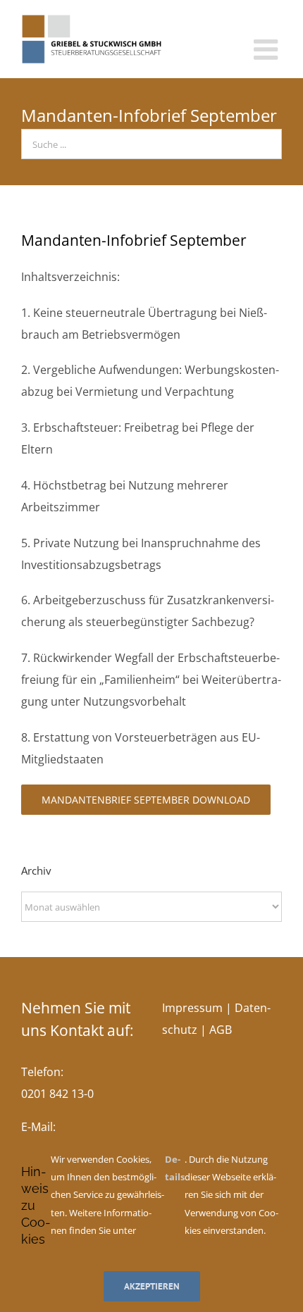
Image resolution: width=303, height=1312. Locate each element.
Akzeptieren (152, 1286)
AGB (220, 1029)
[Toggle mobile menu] (268, 49)
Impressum (192, 1008)
